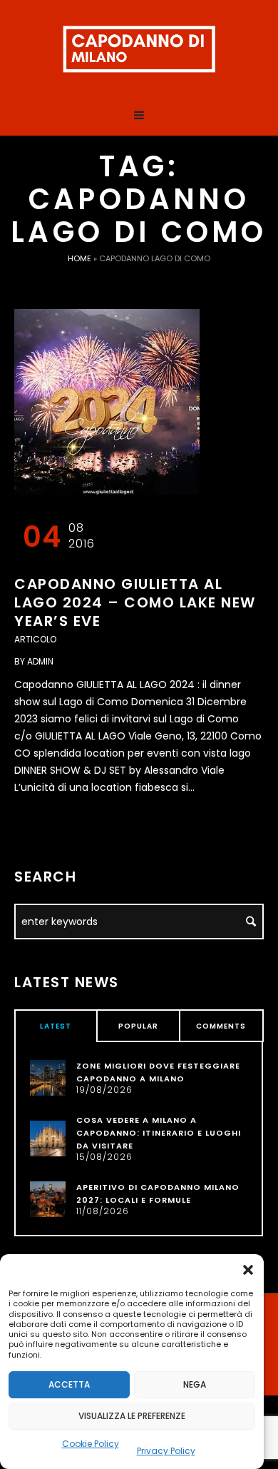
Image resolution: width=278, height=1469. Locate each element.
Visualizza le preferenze (131, 1416)
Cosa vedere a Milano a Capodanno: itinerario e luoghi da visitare (158, 1132)
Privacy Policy (166, 1451)
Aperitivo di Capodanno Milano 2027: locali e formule (158, 1193)
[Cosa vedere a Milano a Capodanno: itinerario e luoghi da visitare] (48, 1138)
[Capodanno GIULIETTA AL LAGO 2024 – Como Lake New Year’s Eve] (107, 402)
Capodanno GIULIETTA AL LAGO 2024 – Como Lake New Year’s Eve (135, 602)
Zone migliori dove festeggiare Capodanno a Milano (158, 1072)
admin (40, 661)
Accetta (69, 1384)
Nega (194, 1384)
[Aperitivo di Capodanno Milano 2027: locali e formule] (48, 1198)
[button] (248, 1270)
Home (79, 258)
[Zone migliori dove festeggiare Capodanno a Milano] (48, 1077)
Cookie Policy (90, 1444)
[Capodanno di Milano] (139, 50)
